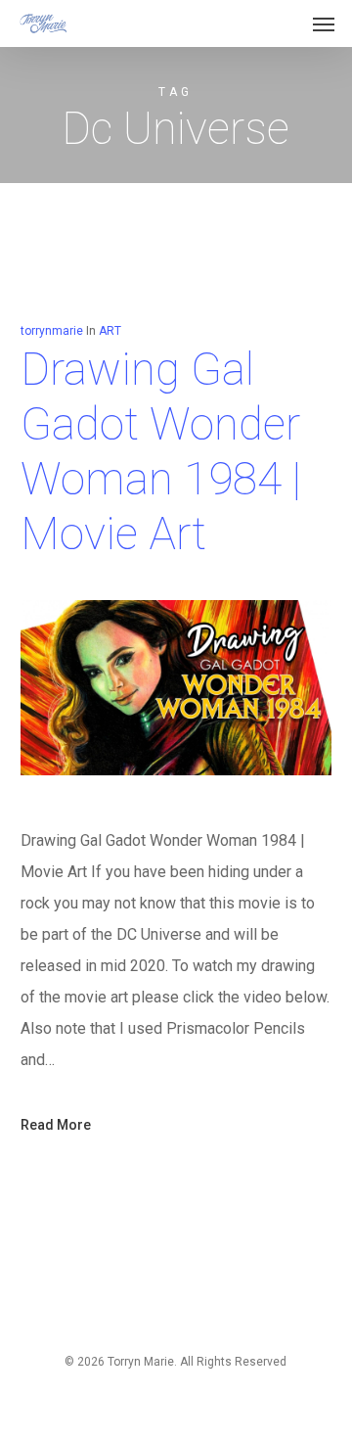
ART (110, 331)
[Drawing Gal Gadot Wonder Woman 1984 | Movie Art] (176, 809)
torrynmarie (52, 331)
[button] (323, 23)
